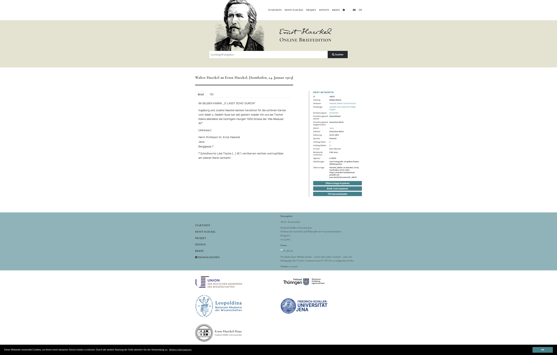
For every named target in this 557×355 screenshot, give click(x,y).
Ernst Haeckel (294, 10)
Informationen (208, 257)
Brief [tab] (201, 94)
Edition (324, 10)
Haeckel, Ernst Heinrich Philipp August (342, 108)
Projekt (311, 10)
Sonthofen (334, 113)
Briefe (336, 10)
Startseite (275, 10)
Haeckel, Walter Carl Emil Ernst (342, 103)
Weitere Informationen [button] (180, 349)
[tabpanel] (243, 131)
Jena (331, 128)
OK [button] (542, 350)
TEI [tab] (211, 94)
